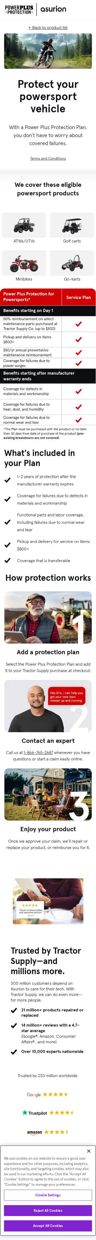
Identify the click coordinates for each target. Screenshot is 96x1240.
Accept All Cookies (48, 1225)
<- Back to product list (48, 27)
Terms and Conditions (48, 158)
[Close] (89, 1151)
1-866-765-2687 (38, 752)
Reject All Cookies (48, 1210)
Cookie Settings (48, 1195)
